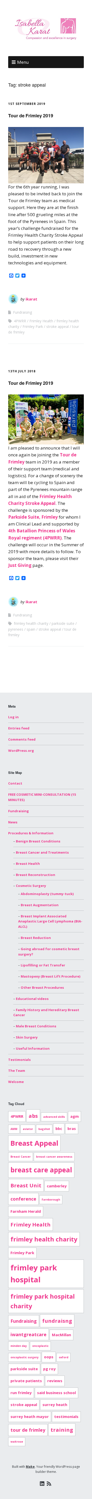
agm (74, 1116)
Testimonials (19, 1059)
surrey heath (54, 1404)
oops (48, 1356)
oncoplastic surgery (24, 1357)
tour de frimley (27, 1430)
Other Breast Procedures (42, 987)
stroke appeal (57, 326)
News (12, 822)
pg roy (49, 1368)
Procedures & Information (30, 833)
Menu (23, 62)
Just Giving (19, 565)
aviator (28, 1129)
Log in (13, 717)
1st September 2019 (26, 104)
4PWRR (20, 320)
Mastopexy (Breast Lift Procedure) (50, 976)
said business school (56, 1392)
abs (33, 1115)
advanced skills (54, 1117)
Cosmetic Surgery (31, 885)
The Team (16, 1070)
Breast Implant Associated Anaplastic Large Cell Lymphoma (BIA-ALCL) (50, 921)
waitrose (16, 1441)
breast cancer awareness (54, 1156)
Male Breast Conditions (36, 1026)
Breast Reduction (36, 937)
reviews (54, 1380)
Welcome (16, 1081)
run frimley (21, 1392)
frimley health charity (31, 623)
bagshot (44, 1129)
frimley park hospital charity (42, 1301)
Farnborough (51, 1199)
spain (31, 629)
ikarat (31, 298)
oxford (63, 1357)
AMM (13, 1129)
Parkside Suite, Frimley (33, 517)
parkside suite (63, 623)
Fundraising (22, 312)
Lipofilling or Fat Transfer (43, 965)
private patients (26, 1380)
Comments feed (22, 739)
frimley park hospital (33, 1274)
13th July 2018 (22, 371)
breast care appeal (41, 1169)
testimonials (66, 1416)
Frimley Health (41, 320)
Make (30, 1466)
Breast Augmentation (40, 905)
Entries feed (18, 728)
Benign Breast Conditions (38, 841)
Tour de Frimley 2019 (30, 115)
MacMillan (61, 1334)
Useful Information (33, 1048)
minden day (18, 1346)
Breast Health (28, 863)
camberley (57, 1185)
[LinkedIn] (42, 1484)
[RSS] (49, 1484)
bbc (58, 1128)
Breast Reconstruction (35, 874)
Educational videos (32, 998)
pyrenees (15, 629)
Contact (15, 783)
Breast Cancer (20, 1156)
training (62, 1429)
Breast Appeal (34, 1143)
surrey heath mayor (29, 1416)
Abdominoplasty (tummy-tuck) (47, 893)
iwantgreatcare (28, 1334)
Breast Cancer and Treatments (42, 852)
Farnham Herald (25, 1211)
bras (71, 1128)
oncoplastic (40, 1346)
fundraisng (57, 1320)
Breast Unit (25, 1185)
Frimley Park (32, 326)
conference (23, 1199)
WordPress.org (21, 750)
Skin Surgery (27, 1037)
